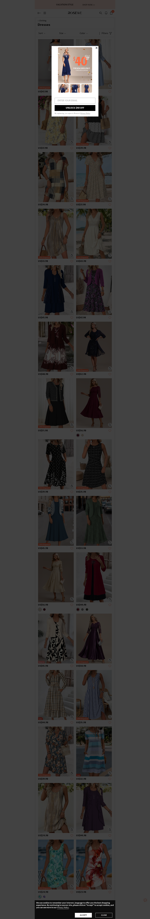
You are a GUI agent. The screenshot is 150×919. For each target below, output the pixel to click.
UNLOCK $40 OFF (75, 108)
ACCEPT (83, 915)
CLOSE (104, 915)
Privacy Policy (63, 907)
